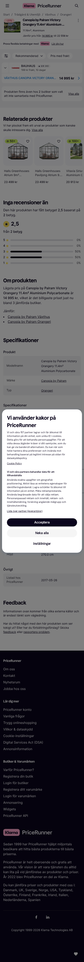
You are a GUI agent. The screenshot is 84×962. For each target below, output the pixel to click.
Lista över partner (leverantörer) (24, 511)
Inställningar (42, 544)
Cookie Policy (14, 463)
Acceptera (42, 522)
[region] (42, 481)
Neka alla (42, 533)
